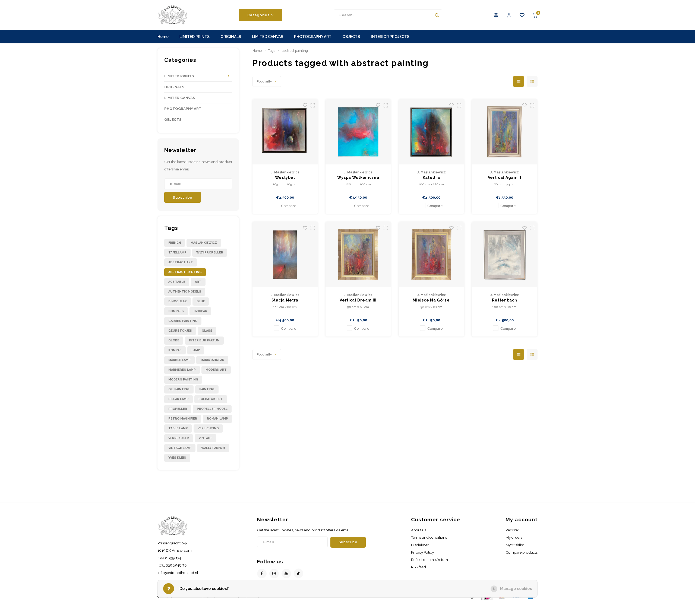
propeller (177, 409)
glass (207, 330)
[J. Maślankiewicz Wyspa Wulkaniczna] (358, 131)
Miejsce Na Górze (431, 300)
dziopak (200, 311)
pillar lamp (178, 399)
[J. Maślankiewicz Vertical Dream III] (358, 254)
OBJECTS (351, 36)
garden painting (182, 321)
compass (176, 311)
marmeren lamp (182, 370)
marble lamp (179, 360)
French (174, 243)
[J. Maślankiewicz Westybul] (285, 131)
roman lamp (217, 418)
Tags (271, 51)
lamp (195, 350)
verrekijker (178, 438)
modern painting (183, 379)
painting (206, 389)
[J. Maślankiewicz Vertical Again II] (504, 131)
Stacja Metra (284, 300)
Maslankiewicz (204, 243)
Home (163, 36)
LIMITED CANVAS (267, 36)
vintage (205, 438)
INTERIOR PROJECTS (390, 36)
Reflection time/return (429, 559)
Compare (288, 206)
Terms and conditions (429, 537)
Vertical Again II (504, 177)
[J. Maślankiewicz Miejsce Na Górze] (431, 254)
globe (173, 340)
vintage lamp (179, 448)
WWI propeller (209, 252)
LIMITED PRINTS (194, 36)
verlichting (208, 428)
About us (418, 530)
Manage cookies (516, 588)
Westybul (285, 177)
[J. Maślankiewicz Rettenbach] (504, 254)
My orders (514, 537)
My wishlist (515, 545)
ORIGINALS (230, 36)
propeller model (212, 409)
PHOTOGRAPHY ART (312, 36)
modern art (216, 370)
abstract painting (185, 272)
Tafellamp (177, 252)
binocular (177, 301)
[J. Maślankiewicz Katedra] (431, 131)
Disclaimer (420, 545)
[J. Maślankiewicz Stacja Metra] (285, 254)
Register (512, 530)
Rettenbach (504, 300)
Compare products (522, 552)
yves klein (177, 457)
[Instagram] (274, 573)
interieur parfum (204, 340)
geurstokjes (180, 330)
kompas (175, 350)
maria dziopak (212, 360)
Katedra (431, 177)
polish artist (210, 399)
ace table (176, 282)
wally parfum (213, 448)
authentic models (184, 291)
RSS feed (418, 567)
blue (201, 301)
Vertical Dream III (358, 300)
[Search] (436, 14)
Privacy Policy (422, 552)
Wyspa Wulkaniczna (358, 177)
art (198, 282)
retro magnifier (182, 418)
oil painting (178, 389)
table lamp (178, 428)
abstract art (180, 262)
